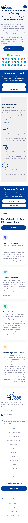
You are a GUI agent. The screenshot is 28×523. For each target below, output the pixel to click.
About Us (14, 452)
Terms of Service (13, 507)
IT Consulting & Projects (14, 440)
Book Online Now (14, 85)
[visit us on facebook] (2, 498)
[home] (6, 6)
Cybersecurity (14, 444)
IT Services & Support (14, 436)
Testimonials (14, 460)
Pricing (14, 448)
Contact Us (14, 456)
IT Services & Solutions (14, 432)
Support (14, 472)
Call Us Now (14, 89)
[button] (25, 6)
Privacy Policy (13, 504)
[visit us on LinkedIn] (24, 498)
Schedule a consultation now (13, 48)
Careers (14, 464)
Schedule (14, 468)
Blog (14, 476)
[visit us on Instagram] (13, 498)
